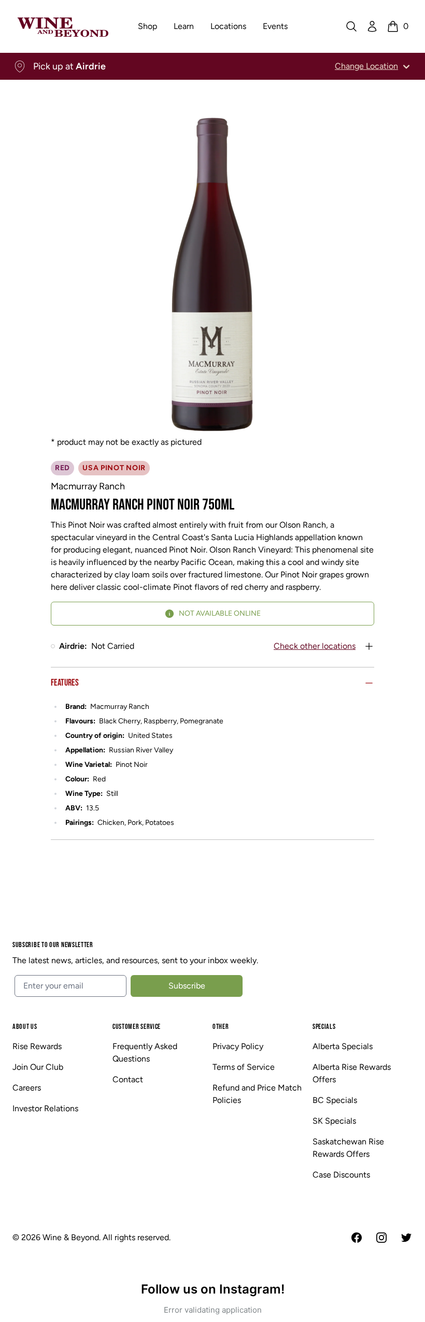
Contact (127, 1079)
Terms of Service (243, 1067)
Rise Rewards (37, 1046)
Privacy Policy (237, 1046)
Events (275, 26)
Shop (147, 26)
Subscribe (186, 986)
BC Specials (335, 1100)
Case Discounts (341, 1175)
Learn (184, 26)
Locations (228, 26)
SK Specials (334, 1121)
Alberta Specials (343, 1046)
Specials (324, 1026)
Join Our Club (37, 1067)
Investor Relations (45, 1108)
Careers (26, 1088)
